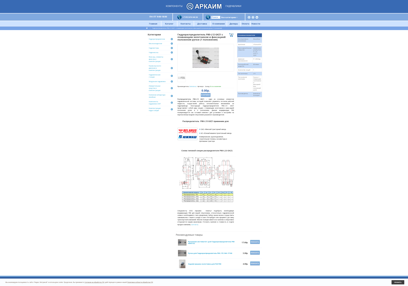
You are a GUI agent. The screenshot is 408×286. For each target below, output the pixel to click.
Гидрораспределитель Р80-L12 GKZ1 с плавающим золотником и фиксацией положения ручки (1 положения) (187, 28)
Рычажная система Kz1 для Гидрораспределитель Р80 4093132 (211, 242)
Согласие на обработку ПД (94, 282)
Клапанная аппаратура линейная (157, 96)
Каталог (169, 23)
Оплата (245, 23)
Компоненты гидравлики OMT (155, 103)
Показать (255, 242)
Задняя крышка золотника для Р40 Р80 (204, 264)
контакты (194, 225)
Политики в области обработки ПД (140, 282)
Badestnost (193, 86)
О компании (218, 23)
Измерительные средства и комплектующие (155, 88)
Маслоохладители (155, 43)
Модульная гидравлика (157, 81)
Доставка (202, 23)
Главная (153, 23)
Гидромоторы (154, 48)
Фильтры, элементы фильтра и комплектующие (156, 59)
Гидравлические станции (154, 76)
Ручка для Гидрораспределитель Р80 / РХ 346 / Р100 (210, 253)
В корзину (205, 95)
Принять (398, 282)
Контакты (186, 23)
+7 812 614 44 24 (190, 17)
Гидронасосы (153, 52)
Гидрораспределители (157, 39)
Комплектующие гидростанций (155, 109)
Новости (255, 23)
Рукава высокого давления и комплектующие (155, 68)
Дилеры (234, 23)
